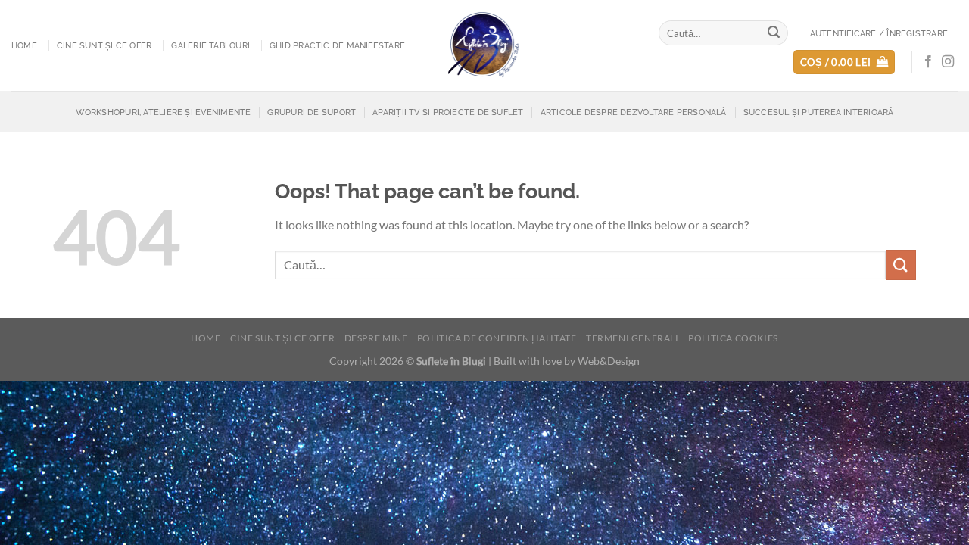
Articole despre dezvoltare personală (634, 112)
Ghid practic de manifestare (337, 45)
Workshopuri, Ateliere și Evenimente (163, 112)
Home (24, 45)
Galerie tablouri (210, 45)
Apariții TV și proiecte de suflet (447, 112)
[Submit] (774, 33)
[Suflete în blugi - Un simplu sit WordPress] (484, 45)
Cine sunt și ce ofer (104, 45)
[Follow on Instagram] (948, 62)
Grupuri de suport (311, 112)
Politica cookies (733, 338)
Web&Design (609, 360)
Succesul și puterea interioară (818, 112)
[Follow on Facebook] (928, 62)
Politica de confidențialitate (497, 338)
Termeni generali (632, 338)
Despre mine (376, 338)
